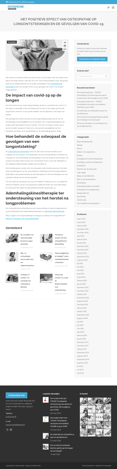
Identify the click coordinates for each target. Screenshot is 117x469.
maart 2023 (81, 277)
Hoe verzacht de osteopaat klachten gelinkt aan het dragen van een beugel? (92, 118)
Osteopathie (12, 42)
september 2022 (83, 298)
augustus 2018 (82, 363)
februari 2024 (82, 239)
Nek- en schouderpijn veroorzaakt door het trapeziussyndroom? (28, 259)
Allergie (79, 145)
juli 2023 (80, 263)
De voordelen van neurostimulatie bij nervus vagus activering (27, 239)
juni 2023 (80, 267)
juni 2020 (80, 325)
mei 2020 (80, 328)
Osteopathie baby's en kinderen (88, 186)
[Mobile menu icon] (113, 7)
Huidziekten (81, 166)
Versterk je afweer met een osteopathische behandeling (61, 239)
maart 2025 (81, 222)
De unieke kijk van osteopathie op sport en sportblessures (92, 112)
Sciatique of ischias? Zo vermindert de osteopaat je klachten (26, 281)
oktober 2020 (82, 311)
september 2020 (83, 315)
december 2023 (82, 246)
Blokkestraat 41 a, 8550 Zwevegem (21, 2)
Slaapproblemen (83, 193)
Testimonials (81, 200)
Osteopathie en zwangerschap (88, 190)
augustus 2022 (82, 301)
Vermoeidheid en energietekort (88, 203)
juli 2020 (80, 322)
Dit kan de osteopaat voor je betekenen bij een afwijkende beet (92, 124)
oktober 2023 (82, 253)
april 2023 (80, 274)
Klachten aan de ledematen (87, 169)
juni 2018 (80, 370)
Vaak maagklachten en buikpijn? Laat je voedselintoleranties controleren (62, 257)
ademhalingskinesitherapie (54, 211)
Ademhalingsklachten (85, 142)
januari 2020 (81, 339)
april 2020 (80, 332)
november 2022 (82, 291)
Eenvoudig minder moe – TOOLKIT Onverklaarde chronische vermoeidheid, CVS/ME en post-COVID (91, 104)
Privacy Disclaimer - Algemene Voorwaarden (96, 465)
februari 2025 (82, 226)
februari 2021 (82, 308)
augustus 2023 (82, 260)
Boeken (79, 155)
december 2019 (82, 342)
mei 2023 (80, 270)
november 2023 (82, 250)
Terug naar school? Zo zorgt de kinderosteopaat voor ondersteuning (61, 282)
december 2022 (82, 287)
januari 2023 (81, 284)
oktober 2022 (82, 294)
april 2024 (80, 236)
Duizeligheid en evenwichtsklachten (90, 159)
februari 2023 (82, 281)
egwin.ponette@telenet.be (15, 425)
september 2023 (83, 257)
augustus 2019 (82, 356)
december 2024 (82, 229)
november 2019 (82, 346)
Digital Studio (36, 465)
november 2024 (82, 233)
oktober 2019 (82, 349)
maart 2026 (81, 219)
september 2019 (83, 352)
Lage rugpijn (81, 172)
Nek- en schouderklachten (86, 179)
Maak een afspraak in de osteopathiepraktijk (22, 219)
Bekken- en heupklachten (86, 152)
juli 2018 (80, 366)
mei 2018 (80, 373)
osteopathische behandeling (18, 152)
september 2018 (83, 359)
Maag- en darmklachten (85, 176)
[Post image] (12, 238)
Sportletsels (81, 196)
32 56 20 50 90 (11, 417)
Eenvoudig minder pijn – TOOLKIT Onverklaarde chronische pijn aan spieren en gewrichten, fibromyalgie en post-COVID (92, 95)
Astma (79, 148)
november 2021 (82, 305)
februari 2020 (82, 335)
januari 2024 (81, 243)
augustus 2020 (82, 318)
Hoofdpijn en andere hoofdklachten (89, 162)
